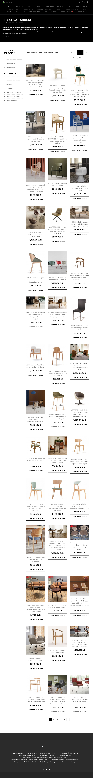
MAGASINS (54, 11)
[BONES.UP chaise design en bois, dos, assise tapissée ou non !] (79, 489)
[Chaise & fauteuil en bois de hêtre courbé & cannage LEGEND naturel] (79, 532)
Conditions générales (11, 100)
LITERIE (83, 9)
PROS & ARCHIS (82, 11)
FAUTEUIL (60, 7)
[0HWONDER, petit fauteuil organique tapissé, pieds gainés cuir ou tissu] (57, 73)
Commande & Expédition (13, 96)
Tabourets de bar (11, 63)
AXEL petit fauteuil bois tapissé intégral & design (35, 366)
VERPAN (8, 11)
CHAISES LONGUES (12, 9)
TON (46, 11)
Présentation (9, 88)
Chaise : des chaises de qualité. (14, 59)
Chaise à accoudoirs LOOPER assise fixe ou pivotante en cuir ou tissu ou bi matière (79, 643)
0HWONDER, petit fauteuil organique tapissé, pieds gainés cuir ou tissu (57, 89)
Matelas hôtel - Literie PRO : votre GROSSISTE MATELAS (29, 759)
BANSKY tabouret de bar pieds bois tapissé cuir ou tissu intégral (57, 417)
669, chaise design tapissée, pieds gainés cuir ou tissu (35, 139)
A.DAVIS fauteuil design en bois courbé (57, 184)
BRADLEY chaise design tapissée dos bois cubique (35, 559)
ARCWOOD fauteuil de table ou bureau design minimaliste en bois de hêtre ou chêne (79, 277)
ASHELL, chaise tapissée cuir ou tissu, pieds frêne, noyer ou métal (57, 315)
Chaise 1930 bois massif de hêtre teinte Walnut (57, 606)
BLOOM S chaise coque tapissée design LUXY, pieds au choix (57, 461)
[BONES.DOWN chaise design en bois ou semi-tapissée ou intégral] (79, 446)
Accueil (7, 7)
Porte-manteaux (10, 67)
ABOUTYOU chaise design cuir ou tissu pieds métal (35, 234)
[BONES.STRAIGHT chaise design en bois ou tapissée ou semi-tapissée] (57, 489)
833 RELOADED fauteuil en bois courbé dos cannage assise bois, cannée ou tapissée (35, 188)
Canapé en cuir (18, 7)
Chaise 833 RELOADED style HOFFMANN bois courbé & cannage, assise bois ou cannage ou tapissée (79, 603)
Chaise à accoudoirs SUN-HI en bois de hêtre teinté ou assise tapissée (35, 700)
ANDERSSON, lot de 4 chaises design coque (57, 279)
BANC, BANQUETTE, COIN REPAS (77, 7)
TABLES (57, 9)
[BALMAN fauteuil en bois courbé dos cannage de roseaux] (35, 402)
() (84, 2)
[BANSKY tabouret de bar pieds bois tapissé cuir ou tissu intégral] (57, 400)
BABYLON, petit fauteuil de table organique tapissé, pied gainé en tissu (79, 366)
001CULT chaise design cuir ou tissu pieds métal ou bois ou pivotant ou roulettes (35, 84)
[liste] (86, 52)
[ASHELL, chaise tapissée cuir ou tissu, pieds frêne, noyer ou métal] (57, 302)
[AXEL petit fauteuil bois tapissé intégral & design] (35, 353)
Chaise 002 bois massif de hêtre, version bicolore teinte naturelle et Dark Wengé (35, 608)
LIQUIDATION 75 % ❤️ (67, 11)
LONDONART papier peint (32, 11)
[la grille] (80, 52)
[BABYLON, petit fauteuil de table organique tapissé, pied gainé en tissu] (79, 352)
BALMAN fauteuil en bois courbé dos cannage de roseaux (35, 419)
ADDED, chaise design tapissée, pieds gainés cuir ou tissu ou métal (79, 224)
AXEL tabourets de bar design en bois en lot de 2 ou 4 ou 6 (57, 373)
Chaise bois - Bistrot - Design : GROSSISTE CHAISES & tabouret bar (44, 757)
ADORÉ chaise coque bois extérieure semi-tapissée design (35, 280)
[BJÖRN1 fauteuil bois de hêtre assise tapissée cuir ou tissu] (35, 445)
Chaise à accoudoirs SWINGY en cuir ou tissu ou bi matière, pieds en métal (79, 701)
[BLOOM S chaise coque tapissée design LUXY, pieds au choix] (57, 445)
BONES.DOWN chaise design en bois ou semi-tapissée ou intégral (79, 462)
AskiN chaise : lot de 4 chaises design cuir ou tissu (79, 328)
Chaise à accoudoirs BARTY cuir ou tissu (35, 659)
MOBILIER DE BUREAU (71, 9)
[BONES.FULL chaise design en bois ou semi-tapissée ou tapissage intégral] (35, 489)
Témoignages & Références (13, 92)
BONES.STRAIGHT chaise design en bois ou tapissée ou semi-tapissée (57, 507)
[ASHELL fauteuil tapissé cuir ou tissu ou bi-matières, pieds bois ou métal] (35, 302)
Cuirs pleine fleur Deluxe (13, 80)
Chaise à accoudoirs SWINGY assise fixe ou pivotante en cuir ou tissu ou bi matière (57, 701)
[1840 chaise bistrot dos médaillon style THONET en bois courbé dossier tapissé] (79, 75)
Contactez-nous (32, 753)
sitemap (72, 762)
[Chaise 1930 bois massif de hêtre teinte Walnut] (57, 589)
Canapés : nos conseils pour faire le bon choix (64, 759)
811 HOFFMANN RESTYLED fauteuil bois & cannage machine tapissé (57, 140)
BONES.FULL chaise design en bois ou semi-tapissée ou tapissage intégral (35, 507)
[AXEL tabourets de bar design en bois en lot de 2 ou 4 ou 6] (57, 356)
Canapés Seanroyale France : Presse (55, 762)
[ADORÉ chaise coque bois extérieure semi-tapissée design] (35, 263)
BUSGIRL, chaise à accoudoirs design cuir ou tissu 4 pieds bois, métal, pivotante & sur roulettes (57, 545)
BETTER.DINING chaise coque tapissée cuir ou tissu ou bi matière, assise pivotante (79, 413)
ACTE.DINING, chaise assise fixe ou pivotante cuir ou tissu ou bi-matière (57, 230)
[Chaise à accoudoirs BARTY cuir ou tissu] (35, 640)
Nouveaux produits (17, 753)
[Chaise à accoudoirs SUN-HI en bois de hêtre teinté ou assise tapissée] (35, 684)
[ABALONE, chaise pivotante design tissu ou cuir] (79, 170)
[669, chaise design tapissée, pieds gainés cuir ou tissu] (35, 122)
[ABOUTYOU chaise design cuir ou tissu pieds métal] (35, 217)
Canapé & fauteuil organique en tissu (41, 7)
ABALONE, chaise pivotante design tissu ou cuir (79, 188)
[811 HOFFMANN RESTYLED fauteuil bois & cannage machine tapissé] (57, 122)
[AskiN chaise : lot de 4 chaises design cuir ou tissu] (79, 309)
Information (10, 74)
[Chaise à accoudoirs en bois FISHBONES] (57, 636)
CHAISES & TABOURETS (44, 9)
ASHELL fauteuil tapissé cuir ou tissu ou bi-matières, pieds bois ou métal (35, 316)
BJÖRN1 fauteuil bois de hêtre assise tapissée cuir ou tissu (35, 461)
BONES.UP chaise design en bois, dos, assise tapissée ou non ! (79, 506)
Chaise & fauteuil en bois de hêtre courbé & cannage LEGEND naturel (79, 546)
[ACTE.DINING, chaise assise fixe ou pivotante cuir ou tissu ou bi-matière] (57, 215)
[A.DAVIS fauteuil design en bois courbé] (57, 169)
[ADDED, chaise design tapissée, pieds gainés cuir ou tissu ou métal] (79, 212)
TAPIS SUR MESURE (27, 9)
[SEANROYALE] (7, 2)
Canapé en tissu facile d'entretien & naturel (27, 762)
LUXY (17, 11)
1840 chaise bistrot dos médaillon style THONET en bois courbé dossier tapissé (79, 93)
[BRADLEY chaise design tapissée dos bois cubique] (35, 539)
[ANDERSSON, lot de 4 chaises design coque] (57, 262)
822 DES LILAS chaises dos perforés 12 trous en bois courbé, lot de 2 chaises (79, 139)
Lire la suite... (6, 36)
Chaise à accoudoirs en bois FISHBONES (57, 651)
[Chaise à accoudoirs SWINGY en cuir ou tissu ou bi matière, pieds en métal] (79, 684)
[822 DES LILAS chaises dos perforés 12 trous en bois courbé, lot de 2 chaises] (79, 121)
